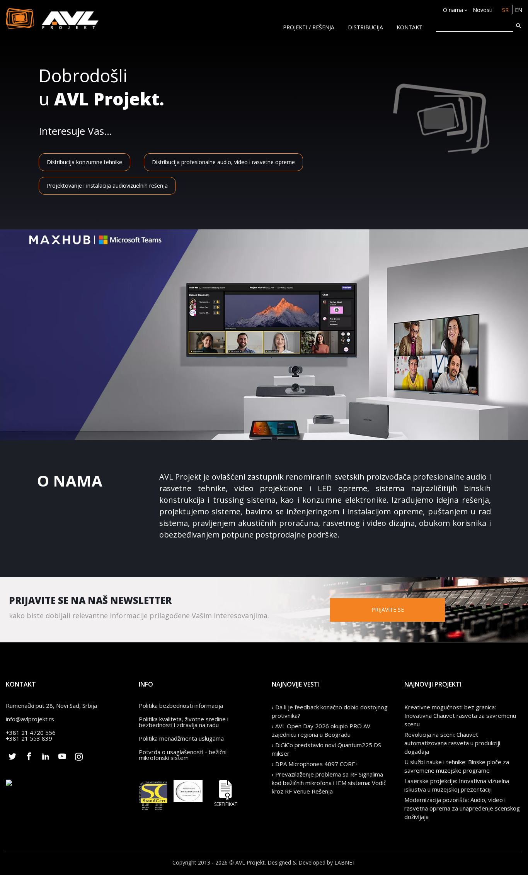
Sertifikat (225, 804)
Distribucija (365, 27)
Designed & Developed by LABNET (311, 862)
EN (518, 10)
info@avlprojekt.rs (30, 719)
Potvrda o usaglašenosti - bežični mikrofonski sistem (183, 754)
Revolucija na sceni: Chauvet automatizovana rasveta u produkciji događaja (452, 743)
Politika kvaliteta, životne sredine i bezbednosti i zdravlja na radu (183, 722)
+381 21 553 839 (29, 738)
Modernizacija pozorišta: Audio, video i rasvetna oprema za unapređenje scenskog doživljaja (462, 808)
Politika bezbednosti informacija (181, 705)
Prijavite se (387, 609)
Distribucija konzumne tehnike (84, 162)
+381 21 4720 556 (31, 732)
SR (505, 10)
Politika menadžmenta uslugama (181, 738)
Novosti (482, 10)
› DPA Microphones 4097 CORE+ (315, 764)
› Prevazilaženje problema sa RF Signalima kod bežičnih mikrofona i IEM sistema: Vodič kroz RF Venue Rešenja (329, 782)
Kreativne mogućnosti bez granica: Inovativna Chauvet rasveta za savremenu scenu (460, 715)
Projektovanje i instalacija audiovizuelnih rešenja (107, 185)
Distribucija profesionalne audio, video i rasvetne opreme (223, 162)
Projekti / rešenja (308, 27)
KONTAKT (409, 27)
